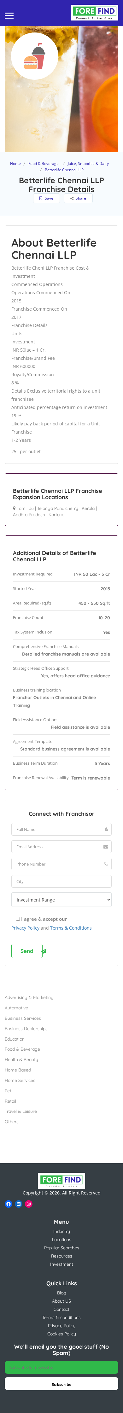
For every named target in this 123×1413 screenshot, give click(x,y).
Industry (61, 1231)
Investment (61, 1264)
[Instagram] (28, 1204)
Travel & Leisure (21, 1111)
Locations (61, 1239)
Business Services (23, 1018)
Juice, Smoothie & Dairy (88, 163)
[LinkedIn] (18, 1204)
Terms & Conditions (71, 928)
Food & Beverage (43, 163)
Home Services (20, 1080)
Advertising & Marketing (29, 997)
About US (61, 1301)
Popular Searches (61, 1248)
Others (12, 1121)
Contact (61, 1309)
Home (15, 163)
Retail (10, 1101)
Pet (8, 1091)
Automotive (16, 1008)
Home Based (18, 1070)
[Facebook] (8, 1204)
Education (15, 1039)
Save (48, 198)
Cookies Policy (61, 1334)
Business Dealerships (26, 1028)
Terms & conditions (61, 1317)
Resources (61, 1256)
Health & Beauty (21, 1059)
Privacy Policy (25, 928)
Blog (61, 1293)
